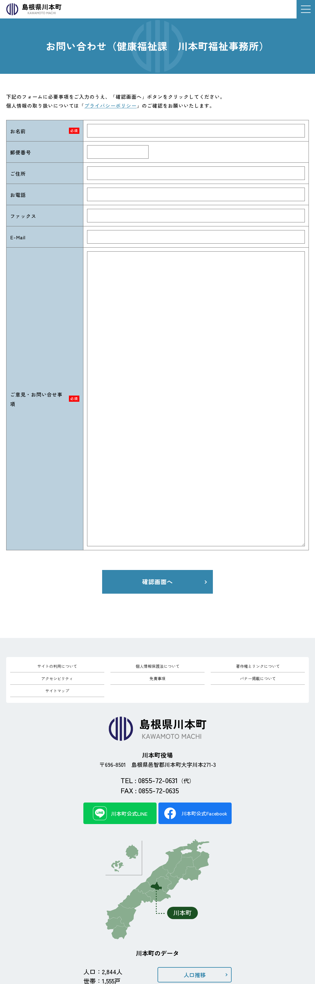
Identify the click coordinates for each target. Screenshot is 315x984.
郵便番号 (20, 152)
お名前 (18, 131)
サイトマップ (57, 691)
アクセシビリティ (57, 678)
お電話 (18, 194)
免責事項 (157, 678)
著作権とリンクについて (258, 666)
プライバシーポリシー (110, 105)
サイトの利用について (57, 666)
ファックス (23, 216)
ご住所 (18, 173)
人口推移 (195, 975)
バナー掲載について (258, 678)
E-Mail (18, 237)
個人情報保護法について (158, 666)
